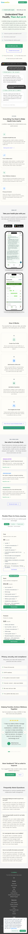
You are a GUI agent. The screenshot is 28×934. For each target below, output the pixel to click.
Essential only (15, 930)
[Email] (14, 878)
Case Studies (14, 902)
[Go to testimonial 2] (11, 751)
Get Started (14, 569)
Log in (19, 774)
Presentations (14, 906)
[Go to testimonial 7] (18, 751)
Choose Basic (14, 607)
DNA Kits (14, 891)
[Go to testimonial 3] (12, 751)
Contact (14, 913)
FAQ (14, 889)
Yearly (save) (20, 524)
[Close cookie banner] (25, 920)
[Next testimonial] (24, 732)
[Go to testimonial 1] (9, 751)
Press (14, 908)
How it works (14, 885)
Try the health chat (14, 909)
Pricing (14, 887)
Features (14, 883)
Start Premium (14, 641)
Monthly (7, 524)
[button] (5, 2)
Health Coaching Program (14, 894)
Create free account (14, 50)
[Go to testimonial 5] (15, 751)
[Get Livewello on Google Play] (18, 226)
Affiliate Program (14, 896)
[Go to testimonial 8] (19, 751)
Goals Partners (14, 893)
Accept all (23, 930)
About (14, 911)
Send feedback (10, 774)
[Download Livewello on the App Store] (8, 226)
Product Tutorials (14, 904)
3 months (13, 524)
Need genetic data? (8, 147)
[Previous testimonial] (3, 732)
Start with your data (12, 46)
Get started (21, 2)
